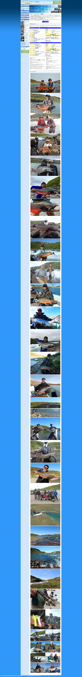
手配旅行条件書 (23, 43)
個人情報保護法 (23, 44)
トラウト (23, 7)
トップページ (31, 4)
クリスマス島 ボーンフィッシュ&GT (26, 35)
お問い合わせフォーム (48, 25)
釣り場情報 (23, 9)
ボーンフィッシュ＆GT (24, 18)
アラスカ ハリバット (25, 29)
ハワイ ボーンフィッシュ (26, 32)
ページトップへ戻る (59, 674)
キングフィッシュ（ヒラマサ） (25, 8)
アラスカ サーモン (25, 27)
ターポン (23, 20)
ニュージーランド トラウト (26, 22)
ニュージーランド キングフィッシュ (26, 25)
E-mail (54, 25)
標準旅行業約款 (23, 42)
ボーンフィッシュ (24, 16)
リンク (22, 45)
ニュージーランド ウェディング (26, 40)
